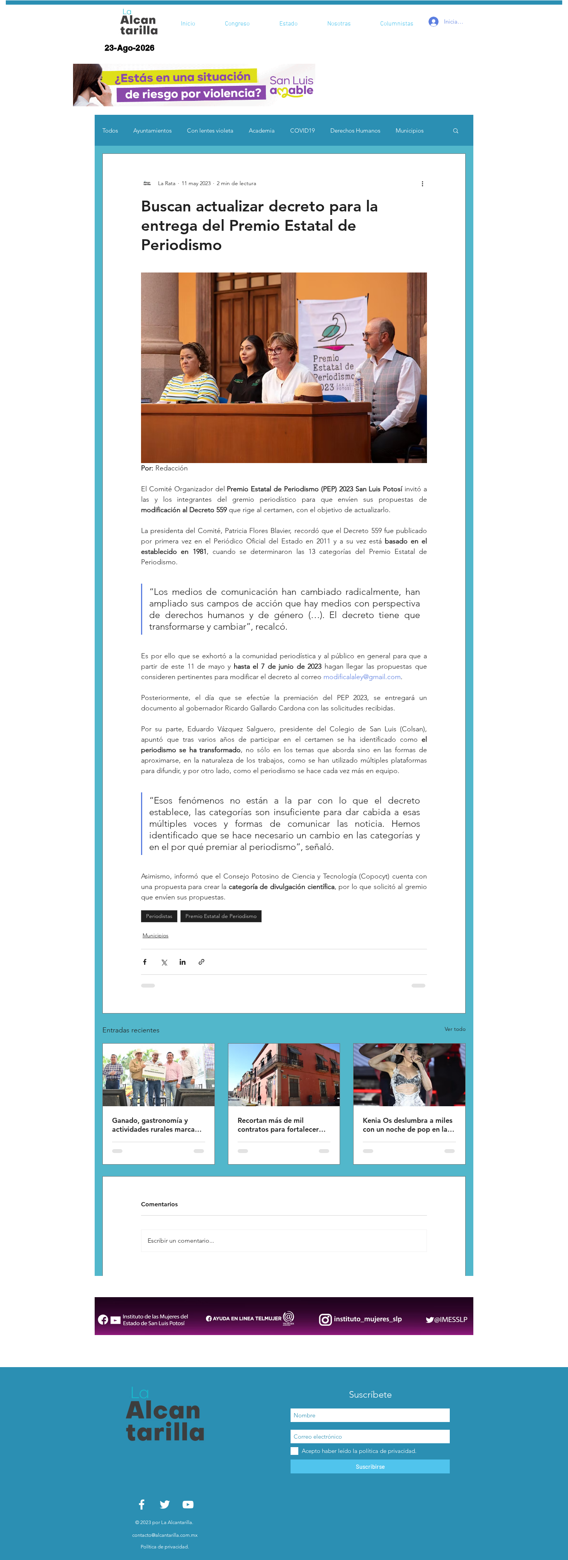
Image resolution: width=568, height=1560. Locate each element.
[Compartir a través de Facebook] (144, 962)
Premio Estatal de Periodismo (221, 916)
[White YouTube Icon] (188, 1504)
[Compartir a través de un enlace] (201, 962)
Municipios (409, 130)
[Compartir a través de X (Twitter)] (163, 962)
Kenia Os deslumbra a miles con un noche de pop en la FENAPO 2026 (407, 1125)
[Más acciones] (422, 183)
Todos (110, 130)
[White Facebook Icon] (141, 1504)
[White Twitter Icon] (165, 1504)
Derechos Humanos (355, 130)
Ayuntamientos (152, 130)
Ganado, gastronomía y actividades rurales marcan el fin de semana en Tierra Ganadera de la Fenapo (155, 1125)
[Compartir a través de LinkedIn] (182, 962)
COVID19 (302, 130)
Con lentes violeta (210, 130)
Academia (262, 130)
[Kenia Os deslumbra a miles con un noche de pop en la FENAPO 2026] (409, 1075)
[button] (194, 85)
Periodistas (159, 916)
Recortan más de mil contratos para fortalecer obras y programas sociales (282, 1125)
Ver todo (455, 1028)
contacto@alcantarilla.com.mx (164, 1535)
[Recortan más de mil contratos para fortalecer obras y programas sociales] (284, 1075)
